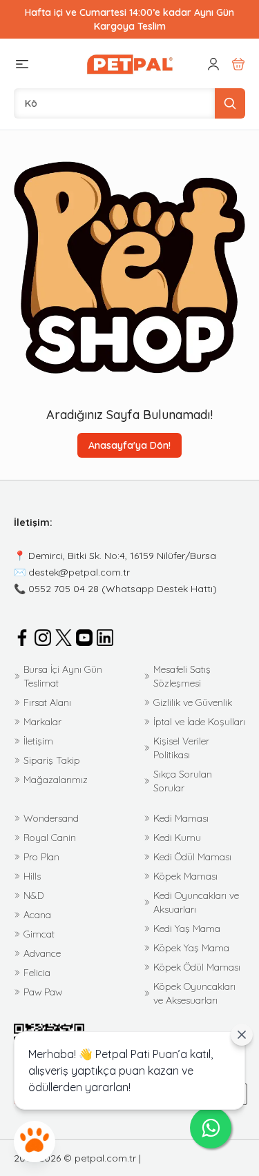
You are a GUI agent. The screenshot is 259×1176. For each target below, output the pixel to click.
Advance (42, 953)
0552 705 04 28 (63, 588)
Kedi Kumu (177, 837)
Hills (32, 876)
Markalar (42, 722)
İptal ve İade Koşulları (199, 722)
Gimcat (39, 934)
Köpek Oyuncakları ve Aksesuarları (194, 993)
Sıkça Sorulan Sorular (182, 781)
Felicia (36, 972)
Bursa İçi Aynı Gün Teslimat (62, 676)
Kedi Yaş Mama (186, 928)
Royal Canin (49, 837)
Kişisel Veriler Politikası (181, 748)
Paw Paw (42, 992)
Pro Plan (41, 857)
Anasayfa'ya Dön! (129, 445)
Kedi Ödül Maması (192, 857)
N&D (33, 895)
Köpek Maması (185, 876)
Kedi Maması (181, 818)
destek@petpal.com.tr (79, 572)
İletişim (38, 741)
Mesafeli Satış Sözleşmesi (182, 676)
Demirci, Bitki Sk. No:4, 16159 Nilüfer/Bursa (122, 555)
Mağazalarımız (55, 779)
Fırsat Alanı (47, 702)
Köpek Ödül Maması (196, 967)
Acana (37, 915)
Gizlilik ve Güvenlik (192, 702)
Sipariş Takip (51, 760)
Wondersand (51, 818)
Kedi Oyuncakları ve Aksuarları (196, 902)
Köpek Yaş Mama (191, 948)
